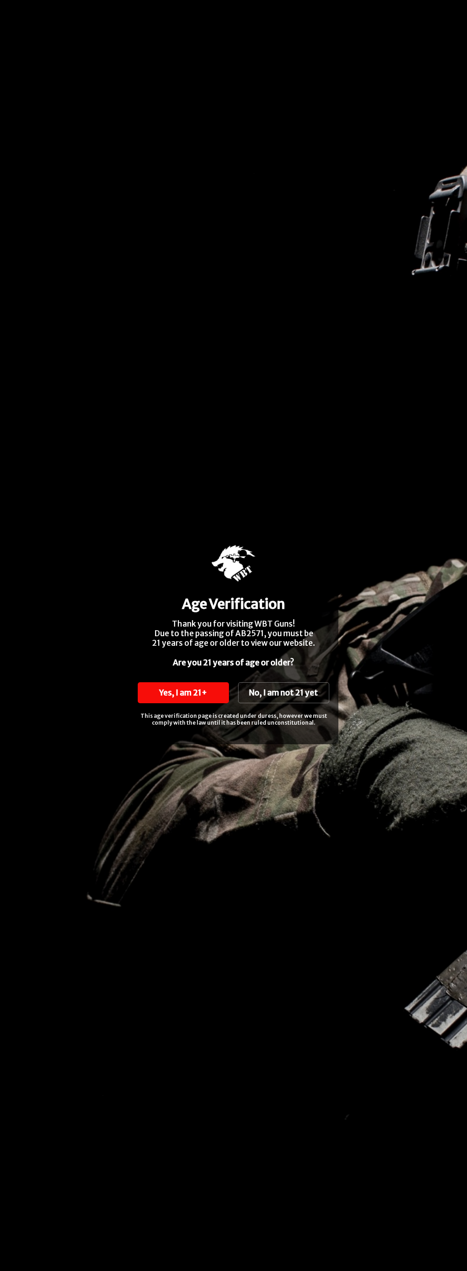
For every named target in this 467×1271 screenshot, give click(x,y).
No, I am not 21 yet (283, 693)
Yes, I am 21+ (183, 693)
